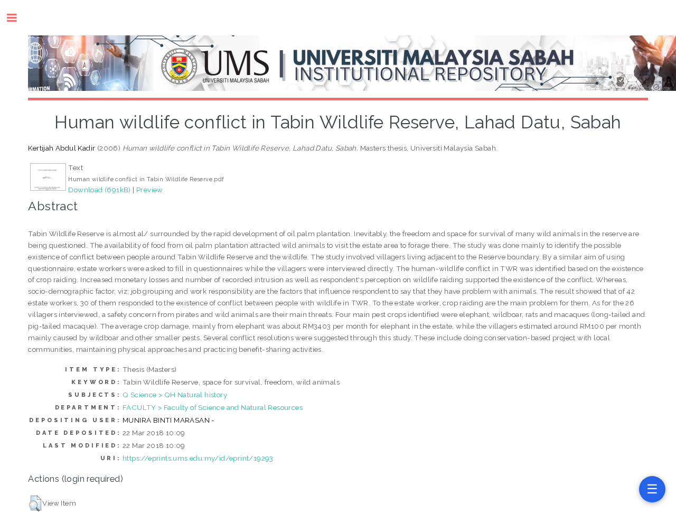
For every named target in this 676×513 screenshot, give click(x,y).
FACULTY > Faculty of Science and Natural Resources (213, 407)
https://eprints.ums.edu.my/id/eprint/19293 (198, 458)
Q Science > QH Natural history (175, 394)
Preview (149, 189)
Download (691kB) (99, 189)
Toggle (17, 17)
